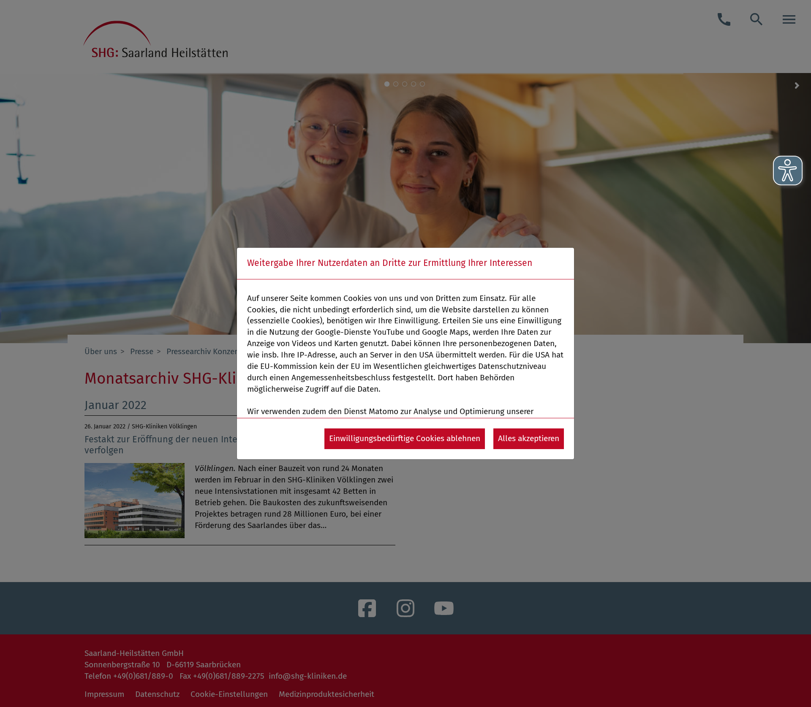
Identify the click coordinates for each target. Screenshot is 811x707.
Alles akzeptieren (528, 438)
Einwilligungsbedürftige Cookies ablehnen (404, 438)
